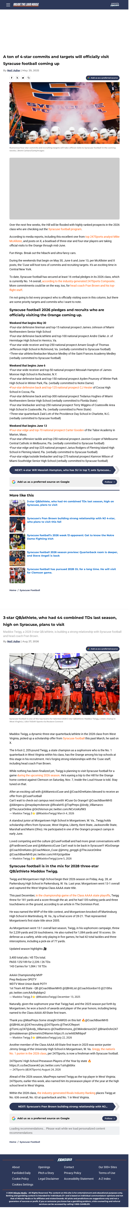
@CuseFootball (32, 796)
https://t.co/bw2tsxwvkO (24, 1065)
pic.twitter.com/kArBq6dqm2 (27, 992)
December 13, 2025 (68, 996)
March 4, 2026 (65, 813)
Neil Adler (13, 70)
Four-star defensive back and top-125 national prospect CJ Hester (51, 387)
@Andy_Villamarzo (91, 804)
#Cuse (69, 800)
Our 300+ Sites (108, 1167)
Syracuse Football (30, 590)
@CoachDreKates (81, 791)
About (16, 1167)
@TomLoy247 (18, 1029)
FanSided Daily (21, 1173)
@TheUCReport (70, 1024)
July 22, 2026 (64, 1037)
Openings (44, 1167)
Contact (69, 1167)
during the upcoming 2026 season (38, 775)
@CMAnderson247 (85, 1029)
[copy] (28, 78)
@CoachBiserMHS (100, 800)
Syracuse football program (64, 229)
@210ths (106, 988)
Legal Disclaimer (48, 1178)
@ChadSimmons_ (62, 1029)
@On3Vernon (40, 809)
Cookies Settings (22, 1184)
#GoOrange (112, 845)
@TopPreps (71, 804)
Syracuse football (74, 738)
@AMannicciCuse (52, 791)
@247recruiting (33, 1024)
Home (12, 590)
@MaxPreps (30, 1020)
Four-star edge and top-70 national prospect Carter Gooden (47, 430)
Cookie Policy (20, 1178)
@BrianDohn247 (108, 1029)
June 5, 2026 (64, 858)
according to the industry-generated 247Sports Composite (78, 281)
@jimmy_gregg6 (68, 850)
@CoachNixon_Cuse (45, 850)
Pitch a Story (46, 1173)
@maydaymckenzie (37, 804)
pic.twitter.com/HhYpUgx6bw (51, 854)
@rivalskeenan (18, 1033)
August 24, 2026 (51, 1069)
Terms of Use (107, 1173)
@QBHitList (69, 988)
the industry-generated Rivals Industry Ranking (66, 1093)
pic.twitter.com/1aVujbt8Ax (58, 1065)
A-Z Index (105, 1178)
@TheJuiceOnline (20, 809)
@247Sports (51, 1024)
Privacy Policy (72, 1173)
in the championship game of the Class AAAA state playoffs (73, 895)
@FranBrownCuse (20, 845)
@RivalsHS (57, 804)
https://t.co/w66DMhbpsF (70, 1033)
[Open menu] (8, 5)
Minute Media (20, 1193)
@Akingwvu (16, 804)
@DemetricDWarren (40, 1033)
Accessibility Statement (79, 1178)
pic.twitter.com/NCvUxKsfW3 (67, 809)
